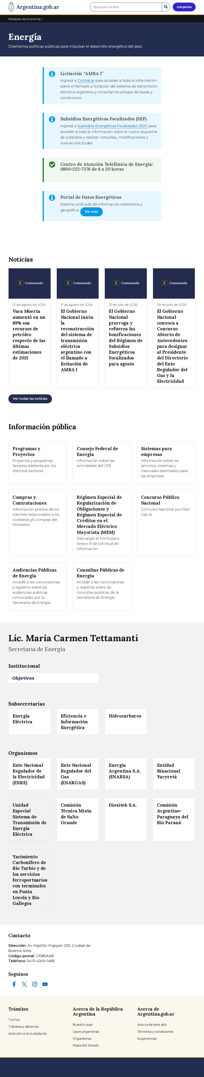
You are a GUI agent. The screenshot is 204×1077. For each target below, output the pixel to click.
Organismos (82, 1039)
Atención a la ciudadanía (27, 1034)
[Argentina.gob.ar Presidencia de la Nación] (33, 7)
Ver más (91, 212)
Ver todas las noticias (30, 399)
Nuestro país (83, 1025)
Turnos (14, 1020)
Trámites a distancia (23, 1027)
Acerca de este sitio (152, 1025)
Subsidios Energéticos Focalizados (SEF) (112, 126)
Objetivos (23, 678)
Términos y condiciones (155, 1032)
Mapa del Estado (86, 1045)
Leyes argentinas (86, 1032)
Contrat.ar (86, 80)
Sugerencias (147, 1039)
